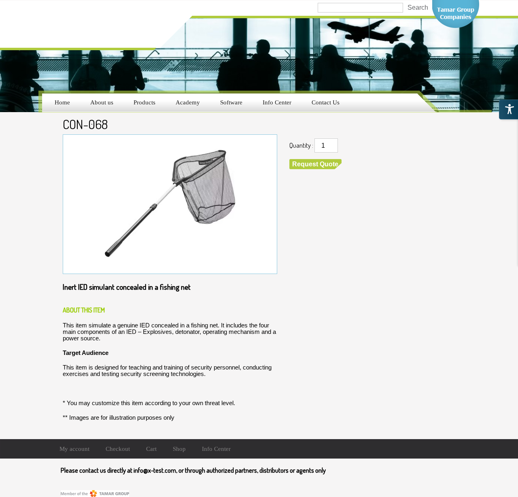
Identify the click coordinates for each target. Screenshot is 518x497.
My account (74, 449)
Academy (188, 102)
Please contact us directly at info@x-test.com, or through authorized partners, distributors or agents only (193, 470)
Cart (151, 449)
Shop (179, 449)
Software (231, 102)
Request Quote (315, 164)
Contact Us (326, 102)
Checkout (118, 449)
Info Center (277, 102)
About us (101, 102)
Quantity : (301, 145)
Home (62, 102)
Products (144, 102)
